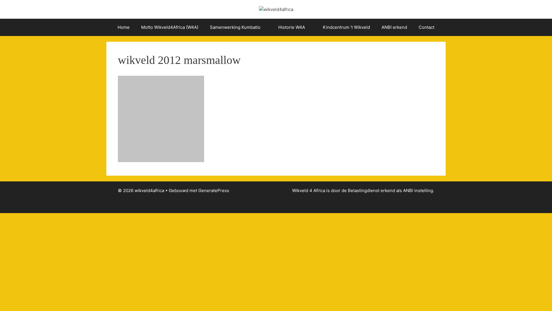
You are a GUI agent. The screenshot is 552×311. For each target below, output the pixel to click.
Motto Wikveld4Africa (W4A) (169, 27)
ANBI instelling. (418, 190)
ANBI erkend (394, 27)
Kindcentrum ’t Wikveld (346, 27)
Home (124, 27)
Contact (426, 27)
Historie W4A (291, 27)
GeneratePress (213, 190)
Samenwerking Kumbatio (235, 27)
